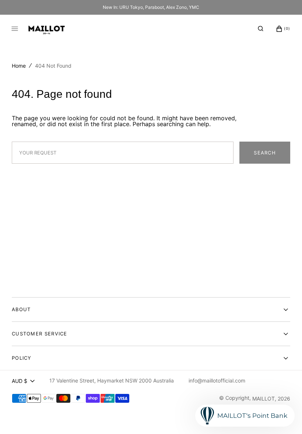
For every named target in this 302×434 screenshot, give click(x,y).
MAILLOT (263, 398)
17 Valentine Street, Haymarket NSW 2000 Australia (111, 380)
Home (19, 66)
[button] (260, 29)
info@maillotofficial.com (217, 380)
